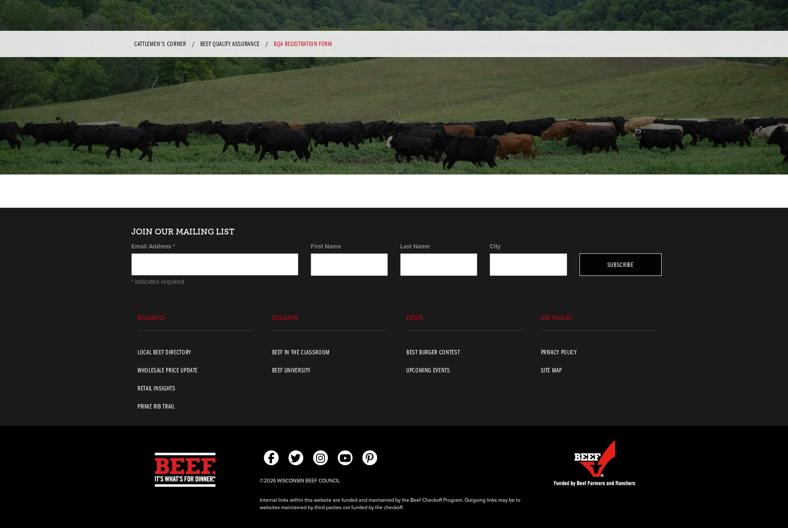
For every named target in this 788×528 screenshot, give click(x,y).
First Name (326, 246)
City (495, 246)
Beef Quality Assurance (230, 43)
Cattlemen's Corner (160, 43)
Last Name (415, 246)
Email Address (153, 246)
